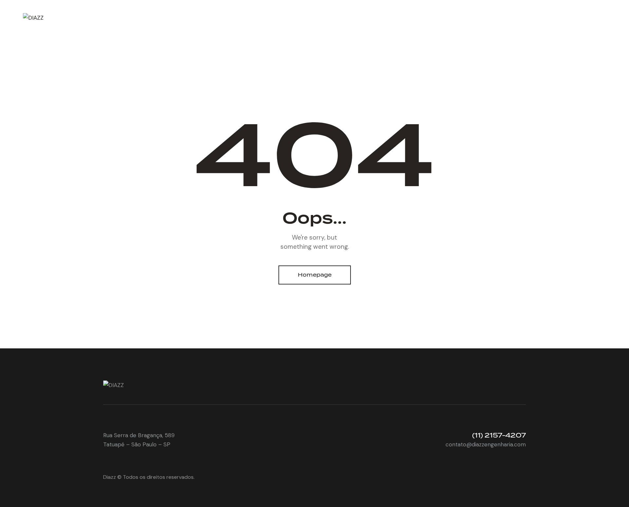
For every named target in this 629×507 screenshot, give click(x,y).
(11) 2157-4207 (499, 435)
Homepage (315, 274)
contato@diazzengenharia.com (486, 444)
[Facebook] (467, 477)
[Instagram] (484, 477)
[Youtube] (501, 477)
